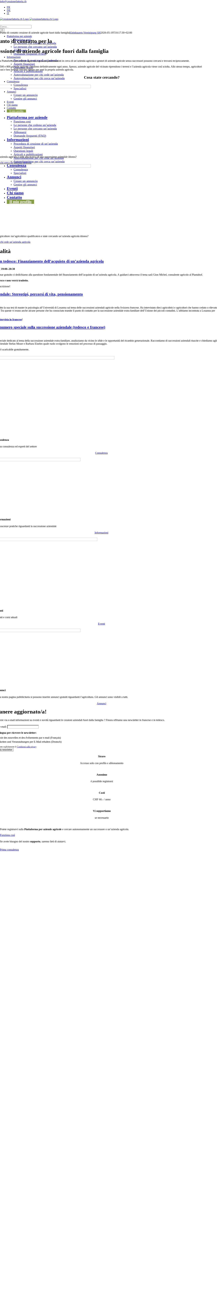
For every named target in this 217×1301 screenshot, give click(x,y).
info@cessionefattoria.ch (13, 1)
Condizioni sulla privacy (26, 747)
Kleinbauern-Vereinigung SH (85, 32)
